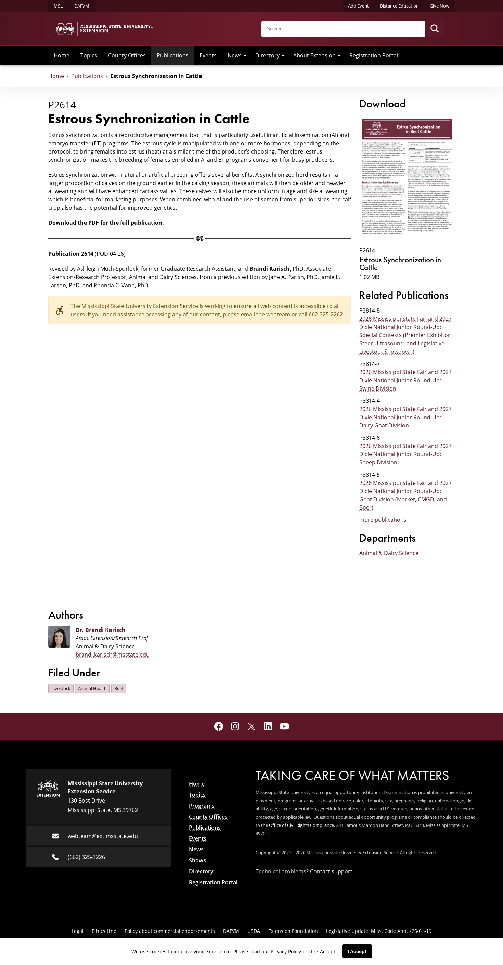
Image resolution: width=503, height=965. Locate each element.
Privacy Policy (286, 951)
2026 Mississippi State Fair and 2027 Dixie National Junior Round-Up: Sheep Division (405, 454)
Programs (202, 805)
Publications (173, 55)
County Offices (127, 55)
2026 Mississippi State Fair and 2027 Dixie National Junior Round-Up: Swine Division (405, 380)
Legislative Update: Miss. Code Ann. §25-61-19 (378, 931)
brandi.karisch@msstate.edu (113, 654)
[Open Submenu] (245, 55)
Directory (267, 55)
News (235, 55)
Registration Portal (373, 55)
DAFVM (81, 6)
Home (61, 55)
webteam (278, 314)
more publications (383, 520)
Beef (118, 688)
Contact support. (332, 871)
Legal (77, 931)
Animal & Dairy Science (388, 553)
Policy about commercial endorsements (170, 931)
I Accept (357, 951)
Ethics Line (104, 931)
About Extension (314, 55)
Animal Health (92, 688)
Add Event (358, 6)
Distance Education (399, 6)
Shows (197, 860)
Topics (88, 55)
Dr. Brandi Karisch (101, 630)
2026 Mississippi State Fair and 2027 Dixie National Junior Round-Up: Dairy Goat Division (405, 417)
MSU (58, 6)
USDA (253, 931)
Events (208, 55)
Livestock (60, 688)
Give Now (439, 6)
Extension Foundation (293, 931)
